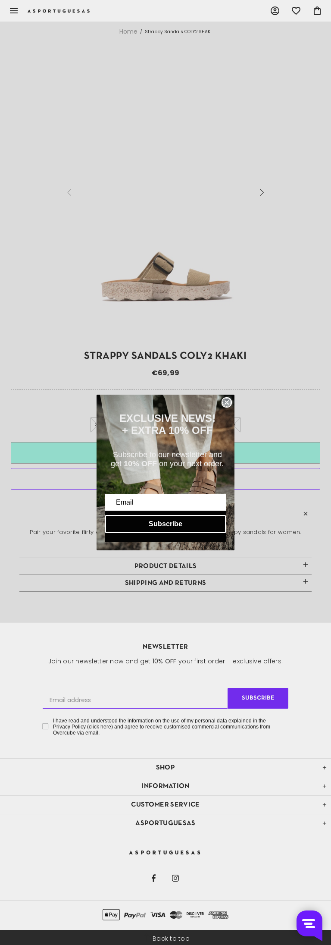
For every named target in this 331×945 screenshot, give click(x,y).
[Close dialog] (226, 402)
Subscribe (165, 523)
